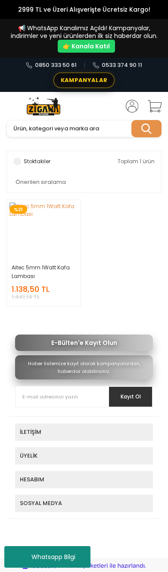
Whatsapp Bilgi (53, 557)
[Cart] (152, 106)
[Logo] (43, 106)
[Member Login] (129, 106)
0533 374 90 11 (122, 65)
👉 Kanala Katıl (86, 46)
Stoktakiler (37, 161)
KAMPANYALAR (84, 80)
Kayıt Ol (131, 396)
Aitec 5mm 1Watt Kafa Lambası (41, 272)
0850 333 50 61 (56, 65)
